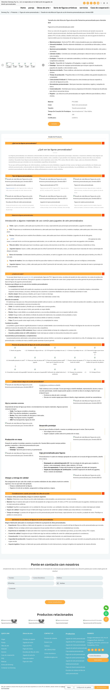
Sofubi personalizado (72, 664)
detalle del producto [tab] (55, 137)
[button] (109, 8)
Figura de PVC (27, 645)
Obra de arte (5, 645)
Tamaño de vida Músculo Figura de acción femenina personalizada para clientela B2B (67, 12)
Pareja (3, 642)
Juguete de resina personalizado (76, 645)
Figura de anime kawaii (62, 623)
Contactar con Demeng (8, 668)
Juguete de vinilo (28, 642)
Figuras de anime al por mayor (9, 623)
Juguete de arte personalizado (75, 661)
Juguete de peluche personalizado (76, 648)
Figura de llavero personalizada (75, 667)
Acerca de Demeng (7, 664)
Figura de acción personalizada (75, 654)
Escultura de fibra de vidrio (31, 652)
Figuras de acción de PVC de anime (92, 623)
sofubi (12, 239)
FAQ (2, 658)
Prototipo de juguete (29, 639)
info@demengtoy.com (50, 657)
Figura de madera (28, 658)
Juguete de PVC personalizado (75, 642)
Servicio (3, 652)
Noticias (3, 661)
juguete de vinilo (29, 277)
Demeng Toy (5, 12)
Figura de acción (10, 188)
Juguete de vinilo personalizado (75, 638)
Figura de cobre (27, 661)
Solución (4, 649)
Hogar (3, 639)
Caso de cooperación (7, 655)
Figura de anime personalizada (29, 12)
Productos (14, 12)
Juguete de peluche (29, 655)
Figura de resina (28, 649)
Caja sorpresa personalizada (74, 651)
